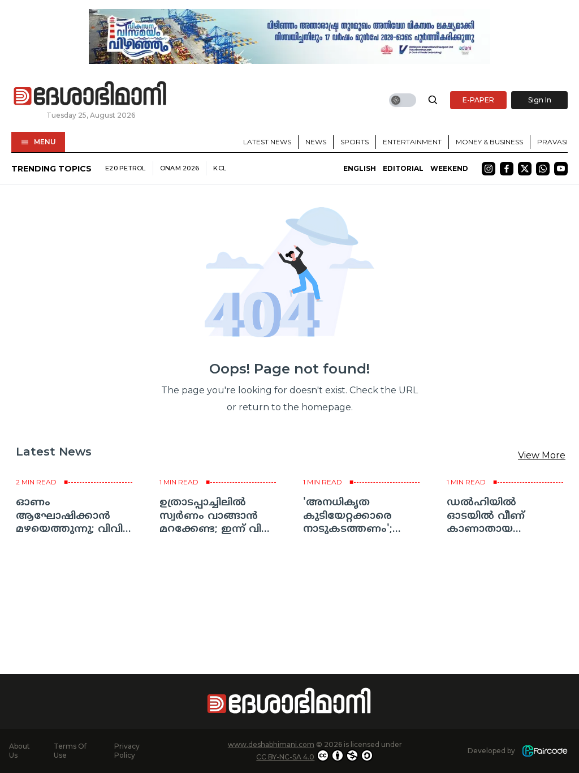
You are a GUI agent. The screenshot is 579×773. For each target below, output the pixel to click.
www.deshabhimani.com (271, 744)
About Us (19, 750)
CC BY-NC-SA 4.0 (285, 757)
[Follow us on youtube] (561, 169)
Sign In (539, 100)
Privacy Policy (127, 750)
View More (541, 455)
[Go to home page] (90, 94)
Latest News (267, 142)
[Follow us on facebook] (507, 169)
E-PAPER (478, 100)
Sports (354, 142)
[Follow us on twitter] (525, 169)
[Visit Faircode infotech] (545, 751)
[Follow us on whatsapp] (543, 169)
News (315, 142)
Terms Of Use (70, 750)
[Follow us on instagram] (488, 169)
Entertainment (412, 142)
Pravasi (552, 142)
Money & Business (489, 142)
